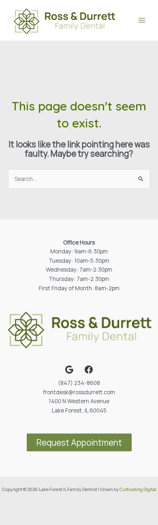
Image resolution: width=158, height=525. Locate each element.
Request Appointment (79, 442)
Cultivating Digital (138, 489)
